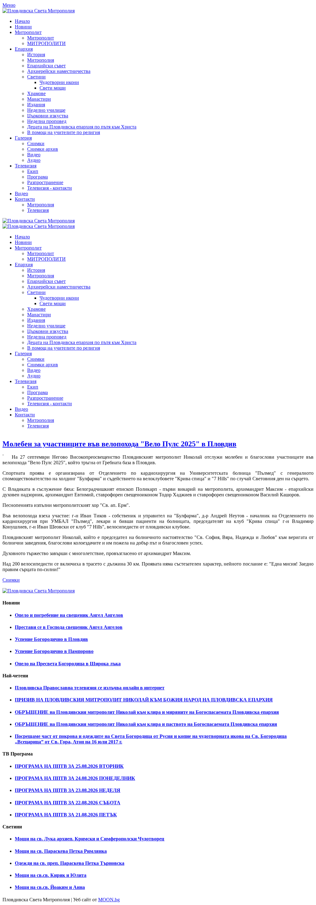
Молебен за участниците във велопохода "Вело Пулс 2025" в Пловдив (119, 444)
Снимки (11, 580)
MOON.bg (109, 899)
